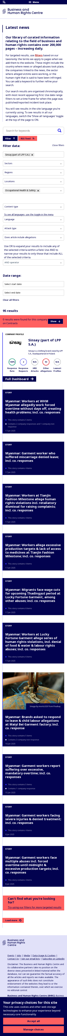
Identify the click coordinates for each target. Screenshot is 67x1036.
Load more (11, 920)
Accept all (33, 1021)
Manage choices (33, 1029)
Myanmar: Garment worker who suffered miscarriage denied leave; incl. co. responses (32, 457)
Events (10, 955)
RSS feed (26, 138)
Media (27, 955)
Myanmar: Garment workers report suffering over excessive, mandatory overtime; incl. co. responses (32, 771)
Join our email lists (30, 958)
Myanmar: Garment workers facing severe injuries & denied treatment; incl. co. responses (33, 819)
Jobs (19, 955)
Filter (8, 138)
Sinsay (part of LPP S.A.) (44, 342)
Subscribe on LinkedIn (53, 958)
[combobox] (33, 206)
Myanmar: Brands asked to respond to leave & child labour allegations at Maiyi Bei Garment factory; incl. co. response (33, 722)
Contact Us (13, 958)
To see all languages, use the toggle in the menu (28, 214)
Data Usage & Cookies (43, 955)
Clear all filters (11, 299)
